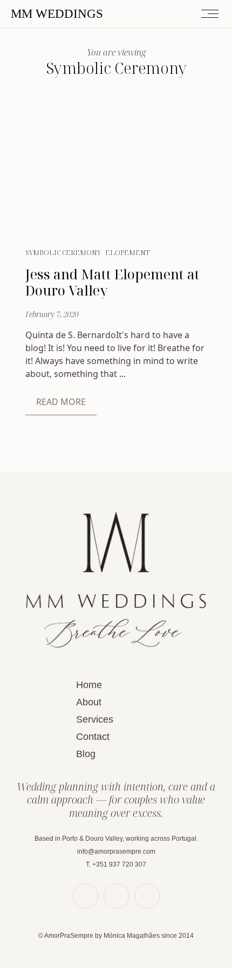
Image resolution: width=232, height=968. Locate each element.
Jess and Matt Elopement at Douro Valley (112, 282)
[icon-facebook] (85, 896)
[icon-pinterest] (116, 896)
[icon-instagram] (147, 896)
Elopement (127, 253)
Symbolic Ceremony (63, 253)
